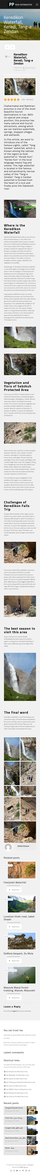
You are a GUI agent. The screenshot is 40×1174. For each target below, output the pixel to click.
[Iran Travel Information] (20, 4)
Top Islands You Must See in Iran (16, 1078)
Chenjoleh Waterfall (15, 882)
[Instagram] (26, 1170)
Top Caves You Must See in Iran (16, 1086)
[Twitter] (17, 1170)
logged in (15, 1011)
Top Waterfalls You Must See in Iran (17, 1075)
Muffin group (24, 1167)
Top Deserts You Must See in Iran (17, 1071)
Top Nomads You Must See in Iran (17, 1093)
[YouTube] (20, 1170)
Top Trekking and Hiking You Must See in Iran (20, 1082)
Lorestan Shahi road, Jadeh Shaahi (19, 918)
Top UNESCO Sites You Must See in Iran (19, 1089)
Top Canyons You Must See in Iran (17, 1096)
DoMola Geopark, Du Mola (18, 953)
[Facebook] (14, 1170)
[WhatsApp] (11, 1170)
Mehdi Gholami (30, 67)
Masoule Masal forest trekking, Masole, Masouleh (19, 989)
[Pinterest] (23, 1170)
